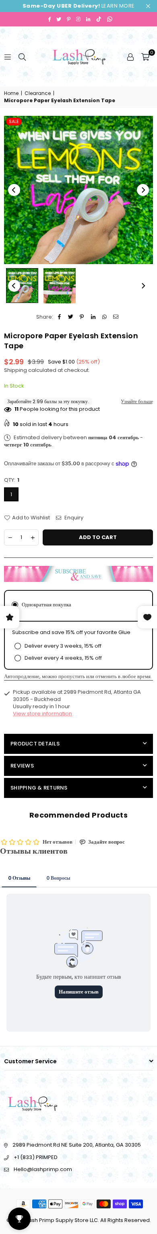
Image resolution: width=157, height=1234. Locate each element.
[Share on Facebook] (59, 317)
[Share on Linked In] (93, 317)
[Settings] (130, 56)
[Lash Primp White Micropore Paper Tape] (22, 286)
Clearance (38, 93)
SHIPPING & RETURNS (39, 788)
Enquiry (73, 517)
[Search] (22, 56)
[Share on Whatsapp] (104, 317)
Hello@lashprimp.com (43, 1169)
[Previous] (14, 190)
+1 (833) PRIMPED (36, 1157)
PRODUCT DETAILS (35, 743)
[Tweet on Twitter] (71, 317)
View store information (42, 713)
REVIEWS (22, 765)
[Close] (119, 1199)
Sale (14, 121)
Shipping (15, 370)
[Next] (143, 190)
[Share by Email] (116, 317)
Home (11, 93)
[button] (145, 56)
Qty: (11, 480)
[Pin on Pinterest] (82, 317)
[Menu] (7, 56)
